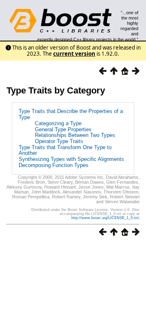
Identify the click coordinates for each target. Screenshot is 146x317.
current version (74, 53)
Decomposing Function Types (53, 165)
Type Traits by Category (55, 90)
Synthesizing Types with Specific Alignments (71, 159)
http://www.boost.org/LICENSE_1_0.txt (104, 218)
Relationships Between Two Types (75, 135)
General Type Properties (63, 129)
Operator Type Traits (59, 141)
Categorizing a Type (58, 123)
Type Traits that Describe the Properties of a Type (71, 114)
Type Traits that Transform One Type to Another (65, 150)
